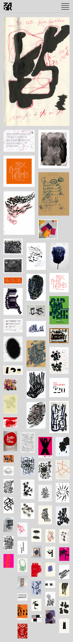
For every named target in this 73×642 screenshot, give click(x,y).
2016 (10, 122)
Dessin (20, 122)
